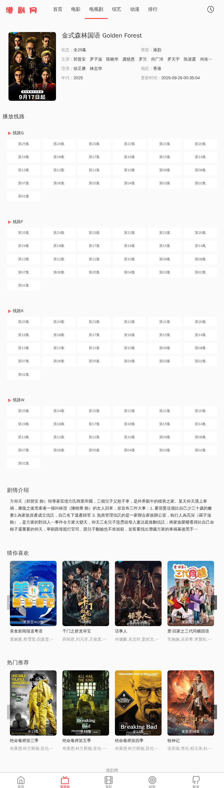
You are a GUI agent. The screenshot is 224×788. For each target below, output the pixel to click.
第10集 (129, 170)
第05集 (94, 183)
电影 (75, 9)
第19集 (23, 157)
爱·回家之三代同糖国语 (188, 631)
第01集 (23, 196)
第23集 (94, 144)
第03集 (164, 183)
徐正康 (80, 68)
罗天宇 (173, 59)
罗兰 (143, 59)
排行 (153, 9)
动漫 (134, 9)
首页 (57, 9)
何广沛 (157, 59)
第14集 (200, 157)
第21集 (164, 144)
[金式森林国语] (32, 66)
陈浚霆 (190, 59)
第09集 (164, 170)
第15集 (164, 157)
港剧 (157, 49)
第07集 (23, 183)
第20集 (200, 144)
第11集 (94, 170)
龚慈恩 (129, 59)
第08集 (200, 170)
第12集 (58, 170)
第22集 (129, 144)
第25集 (23, 144)
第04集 (129, 183)
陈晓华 (112, 59)
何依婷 (206, 59)
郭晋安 (80, 59)
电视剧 (96, 9)
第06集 (58, 183)
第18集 (58, 157)
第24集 (58, 144)
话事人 (121, 631)
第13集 (23, 170)
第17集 (94, 157)
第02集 (200, 183)
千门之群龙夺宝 (76, 631)
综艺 (116, 9)
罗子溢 (96, 59)
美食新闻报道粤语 (26, 631)
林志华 (96, 68)
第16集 (129, 157)
